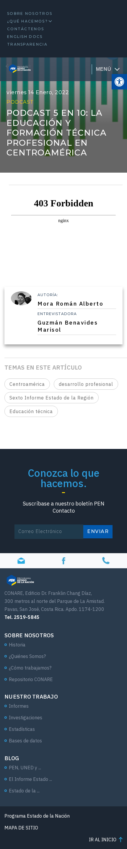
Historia (17, 645)
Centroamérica (27, 384)
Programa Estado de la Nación (37, 816)
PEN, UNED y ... (25, 768)
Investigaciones (25, 717)
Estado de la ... (24, 791)
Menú (103, 69)
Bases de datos (25, 741)
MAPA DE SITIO (21, 828)
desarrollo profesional (86, 384)
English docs (25, 36)
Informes (19, 706)
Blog (11, 758)
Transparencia (27, 44)
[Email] (21, 560)
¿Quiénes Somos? (27, 656)
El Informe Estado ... (30, 779)
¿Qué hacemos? (27, 21)
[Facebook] (63, 560)
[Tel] (106, 560)
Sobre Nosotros (29, 13)
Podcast (20, 102)
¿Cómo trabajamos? (30, 668)
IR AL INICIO (102, 839)
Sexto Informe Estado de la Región (51, 398)
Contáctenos (25, 29)
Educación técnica (31, 411)
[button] (119, 81)
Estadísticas (22, 729)
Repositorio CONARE (31, 679)
